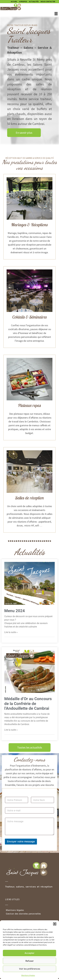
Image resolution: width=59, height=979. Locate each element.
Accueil (14, 1)
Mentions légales (28, 975)
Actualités (34, 1)
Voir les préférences (29, 968)
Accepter (29, 953)
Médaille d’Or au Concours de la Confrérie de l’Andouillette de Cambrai (28, 703)
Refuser (29, 961)
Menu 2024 (14, 610)
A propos (23, 1)
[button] (54, 923)
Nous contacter (48, 1)
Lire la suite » (11, 632)
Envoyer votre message (21, 841)
